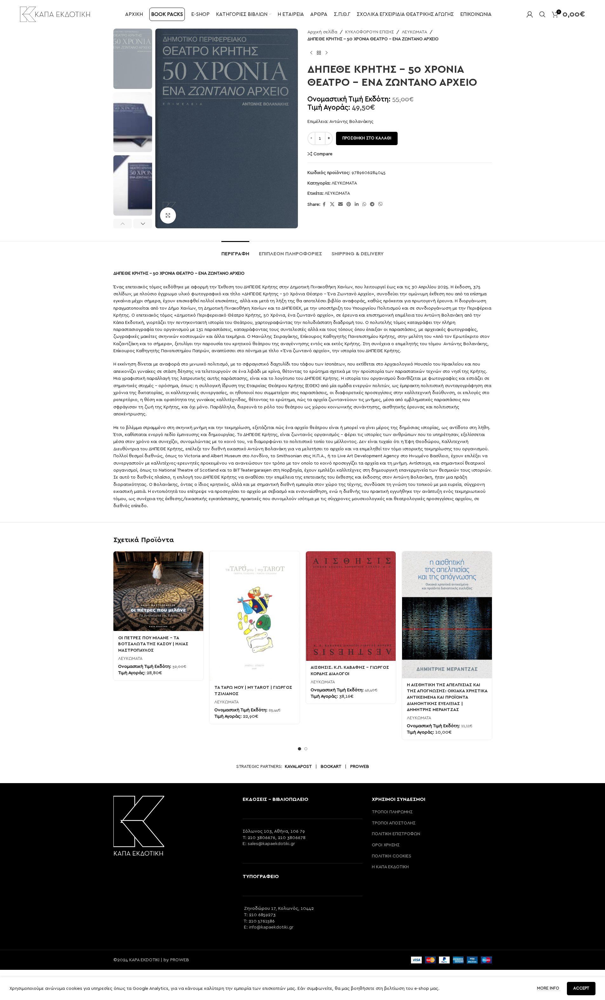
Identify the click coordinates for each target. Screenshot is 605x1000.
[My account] (529, 14)
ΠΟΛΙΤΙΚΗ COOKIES (391, 856)
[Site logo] (55, 14)
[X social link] (332, 204)
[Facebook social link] (324, 204)
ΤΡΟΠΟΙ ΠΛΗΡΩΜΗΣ (392, 812)
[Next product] (326, 53)
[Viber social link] (380, 204)
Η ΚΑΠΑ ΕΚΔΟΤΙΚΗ (390, 867)
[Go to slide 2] (305, 748)
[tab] (235, 250)
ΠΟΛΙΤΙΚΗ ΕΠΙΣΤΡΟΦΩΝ (396, 834)
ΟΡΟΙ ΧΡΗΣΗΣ (386, 845)
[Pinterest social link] (349, 204)
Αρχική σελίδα (322, 32)
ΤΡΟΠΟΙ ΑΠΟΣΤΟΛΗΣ (393, 823)
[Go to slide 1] (299, 748)
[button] (122, 223)
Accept (581, 988)
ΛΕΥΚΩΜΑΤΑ (414, 32)
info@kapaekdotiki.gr (271, 927)
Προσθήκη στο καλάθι (366, 138)
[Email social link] (340, 204)
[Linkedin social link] (356, 204)
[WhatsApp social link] (364, 204)
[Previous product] (311, 53)
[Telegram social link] (372, 204)
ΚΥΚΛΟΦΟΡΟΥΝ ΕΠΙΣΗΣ (369, 32)
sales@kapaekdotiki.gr (271, 844)
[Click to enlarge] (168, 215)
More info (549, 988)
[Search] (542, 14)
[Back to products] (319, 53)
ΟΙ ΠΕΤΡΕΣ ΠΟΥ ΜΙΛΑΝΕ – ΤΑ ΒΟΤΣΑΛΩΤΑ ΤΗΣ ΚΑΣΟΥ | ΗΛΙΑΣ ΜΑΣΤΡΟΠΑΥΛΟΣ (153, 644)
